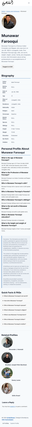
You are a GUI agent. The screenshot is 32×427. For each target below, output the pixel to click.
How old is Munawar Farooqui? (13, 300)
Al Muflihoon (11, 417)
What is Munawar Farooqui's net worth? (16, 296)
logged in (12, 406)
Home (3, 11)
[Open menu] (28, 3)
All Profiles (6, 423)
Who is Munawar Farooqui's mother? (15, 324)
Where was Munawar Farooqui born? (15, 314)
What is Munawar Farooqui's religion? (15, 310)
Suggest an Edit (8, 66)
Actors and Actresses (12, 11)
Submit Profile (14, 423)
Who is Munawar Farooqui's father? (14, 319)
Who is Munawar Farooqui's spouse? (15, 305)
